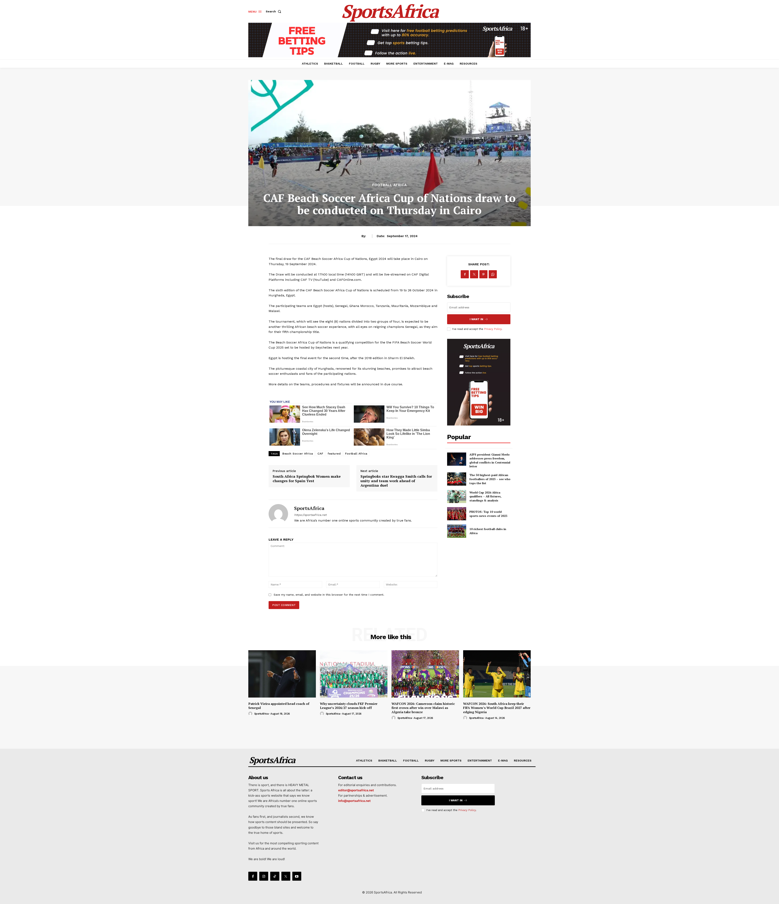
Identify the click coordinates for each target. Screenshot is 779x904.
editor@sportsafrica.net (356, 790)
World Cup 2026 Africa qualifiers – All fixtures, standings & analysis (485, 496)
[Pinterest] (483, 274)
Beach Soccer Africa (297, 453)
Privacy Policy (492, 328)
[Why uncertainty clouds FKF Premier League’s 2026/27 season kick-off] (353, 674)
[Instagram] (263, 876)
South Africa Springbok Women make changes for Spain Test (307, 478)
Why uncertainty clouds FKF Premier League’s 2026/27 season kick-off (349, 705)
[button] (274, 11)
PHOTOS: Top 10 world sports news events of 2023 (488, 514)
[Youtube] (296, 876)
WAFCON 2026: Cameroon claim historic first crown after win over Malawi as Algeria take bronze (423, 707)
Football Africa (389, 185)
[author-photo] (251, 714)
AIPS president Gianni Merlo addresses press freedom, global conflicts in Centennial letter (489, 460)
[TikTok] (274, 876)
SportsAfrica (309, 508)
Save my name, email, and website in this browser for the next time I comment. (329, 594)
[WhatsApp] (493, 274)
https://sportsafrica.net (310, 514)
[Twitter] (474, 274)
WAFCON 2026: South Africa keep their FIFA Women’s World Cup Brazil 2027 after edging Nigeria (496, 707)
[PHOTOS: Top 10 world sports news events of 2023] (456, 513)
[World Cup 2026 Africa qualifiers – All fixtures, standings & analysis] (456, 496)
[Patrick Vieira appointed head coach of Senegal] (282, 674)
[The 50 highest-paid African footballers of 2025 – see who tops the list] (456, 479)
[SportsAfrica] (278, 514)
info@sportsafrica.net (354, 801)
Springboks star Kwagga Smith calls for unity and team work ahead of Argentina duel (396, 480)
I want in (476, 319)
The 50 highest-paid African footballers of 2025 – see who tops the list (489, 479)
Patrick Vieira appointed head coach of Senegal (278, 705)
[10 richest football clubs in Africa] (456, 531)
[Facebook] (465, 274)
